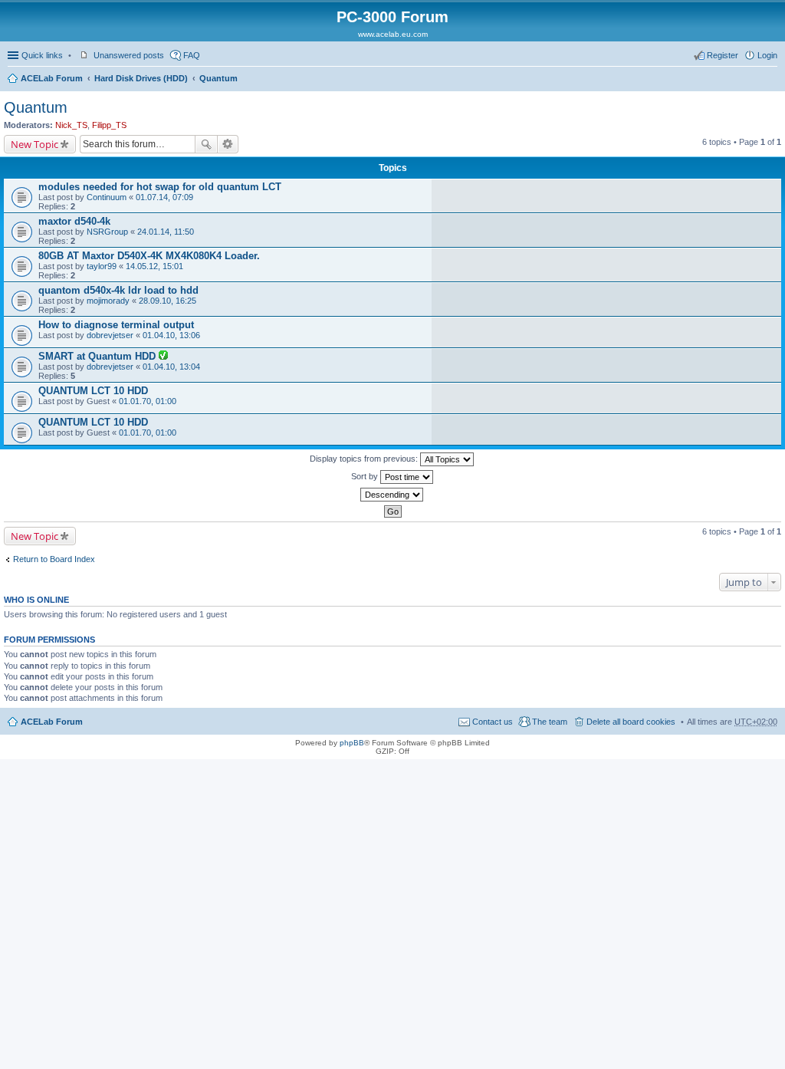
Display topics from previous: (365, 458)
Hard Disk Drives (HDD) (141, 78)
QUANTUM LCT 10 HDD (93, 390)
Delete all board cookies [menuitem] (630, 721)
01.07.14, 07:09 (164, 197)
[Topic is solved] (163, 356)
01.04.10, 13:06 (171, 335)
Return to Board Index (54, 559)
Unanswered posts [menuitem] (129, 55)
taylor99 (102, 266)
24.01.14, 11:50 (165, 231)
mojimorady (108, 300)
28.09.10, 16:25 (167, 300)
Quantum (218, 78)
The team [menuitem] (549, 721)
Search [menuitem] (771, 80)
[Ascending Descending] (392, 495)
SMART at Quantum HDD (98, 356)
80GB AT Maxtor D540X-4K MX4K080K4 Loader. (149, 255)
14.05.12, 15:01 (154, 266)
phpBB (352, 742)
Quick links (42, 55)
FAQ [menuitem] (191, 55)
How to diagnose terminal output (116, 325)
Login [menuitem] (767, 55)
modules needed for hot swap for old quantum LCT (159, 186)
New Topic (34, 144)
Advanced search (228, 144)
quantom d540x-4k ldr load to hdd (118, 290)
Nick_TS (71, 125)
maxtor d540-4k (74, 221)
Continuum (106, 197)
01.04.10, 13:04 (171, 366)
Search (206, 144)
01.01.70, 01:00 (147, 401)
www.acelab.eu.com (393, 34)
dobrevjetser (110, 335)
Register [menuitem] (722, 55)
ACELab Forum (52, 78)
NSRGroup (107, 231)
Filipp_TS (109, 125)
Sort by (365, 476)
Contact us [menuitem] (492, 721)
